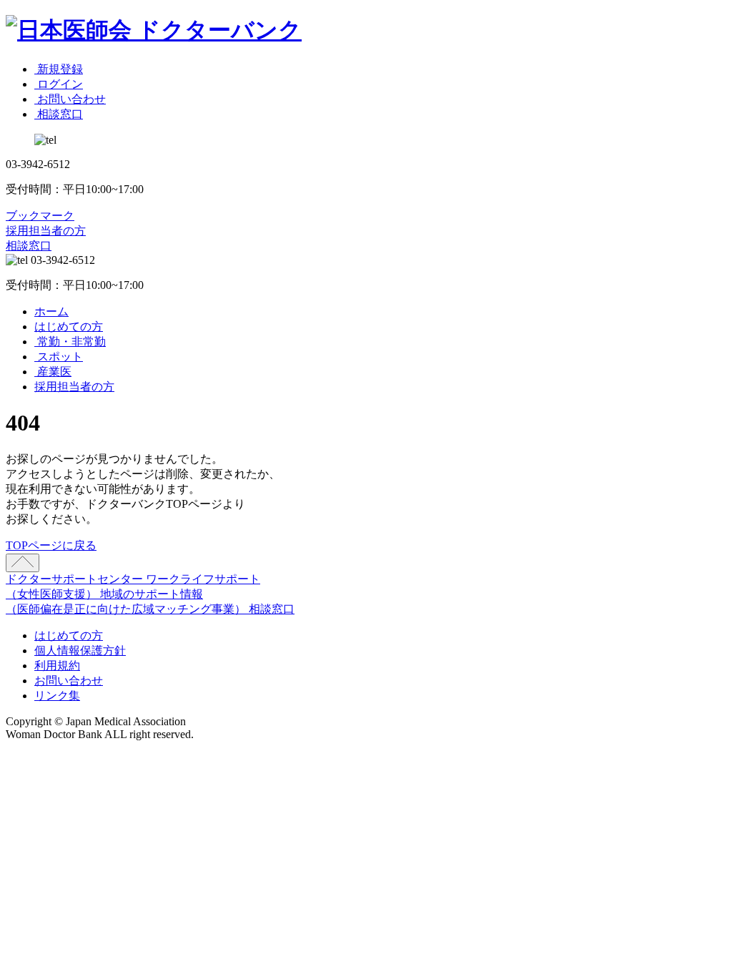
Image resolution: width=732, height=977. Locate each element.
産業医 (52, 371)
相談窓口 (28, 246)
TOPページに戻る (51, 545)
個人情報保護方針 (80, 650)
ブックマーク (40, 216)
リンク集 (57, 695)
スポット (58, 356)
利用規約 (57, 665)
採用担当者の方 (46, 231)
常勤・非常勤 (70, 341)
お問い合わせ (68, 680)
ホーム (51, 311)
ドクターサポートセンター (76, 579)
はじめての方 (68, 326)
